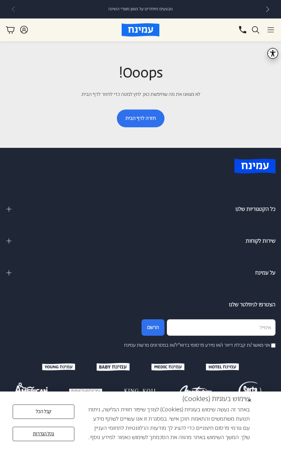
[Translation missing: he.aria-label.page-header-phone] (242, 30)
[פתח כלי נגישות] (272, 53)
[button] (271, 30)
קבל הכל (43, 411)
